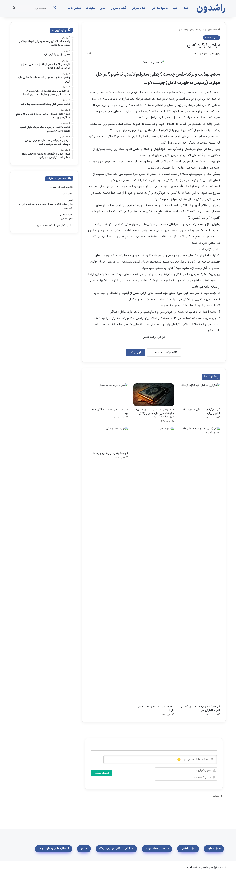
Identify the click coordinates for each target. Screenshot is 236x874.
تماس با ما (74, 8)
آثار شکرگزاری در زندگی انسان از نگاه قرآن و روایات (201, 411)
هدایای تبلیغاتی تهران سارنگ (116, 849)
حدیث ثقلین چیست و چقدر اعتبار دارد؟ (156, 708)
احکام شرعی (139, 8)
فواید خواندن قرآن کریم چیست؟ (110, 453)
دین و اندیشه (204, 30)
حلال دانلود (214, 849)
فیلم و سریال (118, 8)
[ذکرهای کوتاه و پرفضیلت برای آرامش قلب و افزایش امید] (200, 565)
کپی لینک (136, 352)
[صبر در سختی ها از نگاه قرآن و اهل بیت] (107, 394)
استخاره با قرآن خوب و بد (53, 849)
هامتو (83, 849)
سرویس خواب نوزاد (157, 849)
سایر (102, 8)
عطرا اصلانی (66, 215)
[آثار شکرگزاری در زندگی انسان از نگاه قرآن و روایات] (200, 394)
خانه (186, 8)
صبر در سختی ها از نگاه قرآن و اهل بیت (109, 411)
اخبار (175, 8)
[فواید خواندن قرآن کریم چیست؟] (107, 438)
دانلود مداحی (160, 8)
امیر (70, 200)
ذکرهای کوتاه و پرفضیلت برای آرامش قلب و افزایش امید (200, 708)
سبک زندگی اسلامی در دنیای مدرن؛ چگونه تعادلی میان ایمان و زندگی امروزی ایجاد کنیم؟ (155, 413)
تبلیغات (90, 8)
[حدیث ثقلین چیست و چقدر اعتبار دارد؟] (153, 565)
